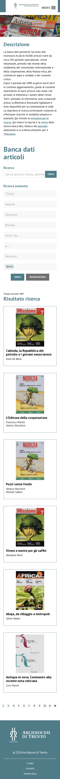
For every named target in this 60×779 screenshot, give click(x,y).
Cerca (51, 174)
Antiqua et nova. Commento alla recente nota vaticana (28, 679)
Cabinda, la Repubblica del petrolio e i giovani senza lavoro (29, 352)
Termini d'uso (30, 773)
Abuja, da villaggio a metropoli (28, 614)
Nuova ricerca (38, 277)
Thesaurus (10, 134)
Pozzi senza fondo (19, 484)
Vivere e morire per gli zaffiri (26, 550)
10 (45, 705)
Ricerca (9, 168)
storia (44, 122)
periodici (43, 126)
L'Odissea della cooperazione (26, 417)
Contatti (30, 768)
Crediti (30, 763)
